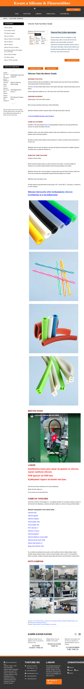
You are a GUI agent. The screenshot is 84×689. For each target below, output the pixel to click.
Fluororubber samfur (9, 30)
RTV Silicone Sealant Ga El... (16, 98)
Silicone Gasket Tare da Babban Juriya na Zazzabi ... (36, 647)
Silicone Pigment (8, 41)
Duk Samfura (9, 683)
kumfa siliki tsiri (47, 192)
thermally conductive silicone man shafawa (10, 679)
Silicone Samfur (16, 18)
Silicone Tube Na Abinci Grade (15, 83)
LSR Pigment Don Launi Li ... (15, 90)
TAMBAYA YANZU (52, 682)
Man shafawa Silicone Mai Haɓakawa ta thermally (13, 50)
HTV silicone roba (9, 57)
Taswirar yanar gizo (9, 671)
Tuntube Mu (64, 14)
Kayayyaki (27, 14)
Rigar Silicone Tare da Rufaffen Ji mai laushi (44, 624)
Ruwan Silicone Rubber (10, 54)
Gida (16, 14)
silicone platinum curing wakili (12, 39)
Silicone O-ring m (9, 36)
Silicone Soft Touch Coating (11, 47)
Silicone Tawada (8, 44)
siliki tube (33, 86)
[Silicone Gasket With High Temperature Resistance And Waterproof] (36, 640)
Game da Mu (50, 14)
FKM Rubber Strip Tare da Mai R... (17, 76)
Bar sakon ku (72, 60)
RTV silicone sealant (9, 33)
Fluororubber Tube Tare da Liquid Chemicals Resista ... (72, 648)
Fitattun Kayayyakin (13, 669)
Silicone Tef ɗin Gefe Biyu (11, 60)
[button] (13, 70)
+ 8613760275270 (31, 676)
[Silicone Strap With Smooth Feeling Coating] (54, 640)
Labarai (38, 14)
